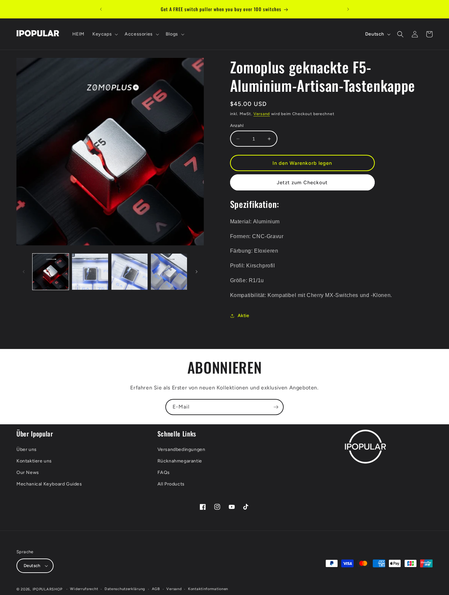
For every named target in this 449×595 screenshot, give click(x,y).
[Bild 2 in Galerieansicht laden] (90, 272)
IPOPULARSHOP (47, 589)
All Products (171, 484)
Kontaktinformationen (208, 589)
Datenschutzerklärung (125, 589)
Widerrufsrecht (84, 589)
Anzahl (237, 125)
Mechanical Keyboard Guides (49, 484)
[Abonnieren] (276, 407)
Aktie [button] (243, 315)
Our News (27, 472)
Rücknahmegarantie (179, 461)
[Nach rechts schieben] (196, 271)
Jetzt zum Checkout (302, 183)
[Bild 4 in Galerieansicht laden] (169, 272)
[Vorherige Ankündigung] (101, 9)
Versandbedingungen (181, 449)
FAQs (163, 472)
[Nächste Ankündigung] (348, 9)
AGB (156, 589)
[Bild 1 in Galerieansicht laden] (51, 272)
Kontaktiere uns (34, 461)
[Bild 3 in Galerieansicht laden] (129, 272)
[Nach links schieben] (23, 271)
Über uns (26, 449)
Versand (261, 114)
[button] (104, 34)
